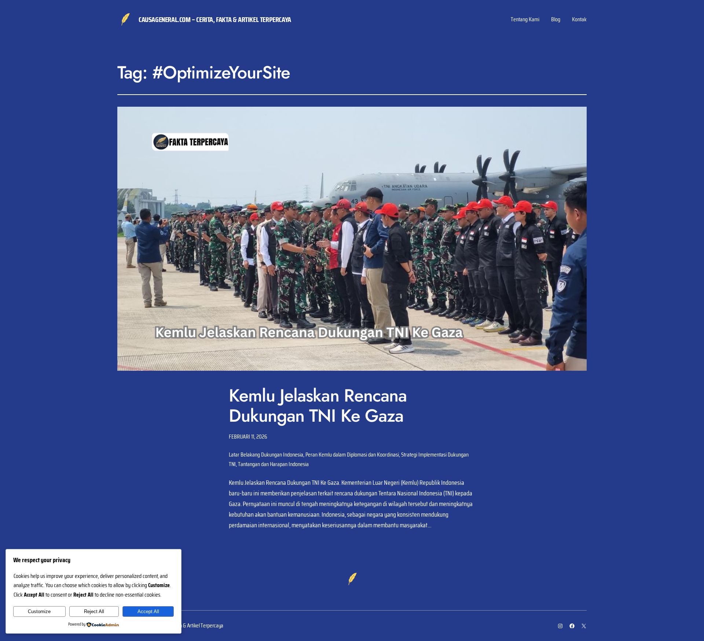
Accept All (148, 611)
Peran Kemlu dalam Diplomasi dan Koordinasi (352, 454)
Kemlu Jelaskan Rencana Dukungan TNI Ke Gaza (318, 405)
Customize (39, 611)
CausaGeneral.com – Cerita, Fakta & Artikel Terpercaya (215, 19)
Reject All (94, 611)
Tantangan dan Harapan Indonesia (273, 464)
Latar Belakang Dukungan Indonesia (266, 454)
